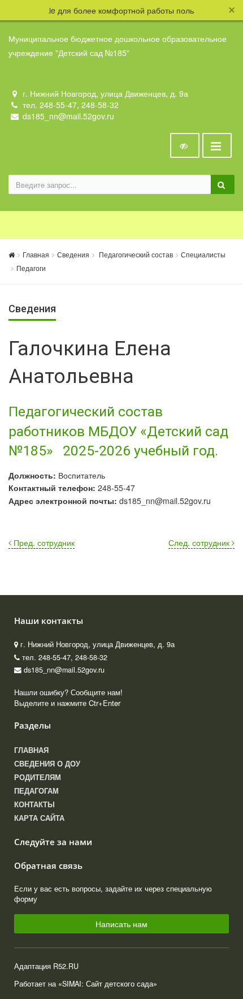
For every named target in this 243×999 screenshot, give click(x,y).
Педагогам (36, 791)
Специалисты (203, 254)
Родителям (37, 777)
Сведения (73, 254)
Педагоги (31, 268)
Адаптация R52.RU (46, 966)
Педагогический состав (135, 254)
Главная (36, 254)
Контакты (34, 804)
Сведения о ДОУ (47, 764)
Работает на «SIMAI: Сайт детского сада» (85, 984)
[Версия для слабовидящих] (184, 145)
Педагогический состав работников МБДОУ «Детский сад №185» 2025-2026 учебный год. (118, 431)
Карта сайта (39, 818)
